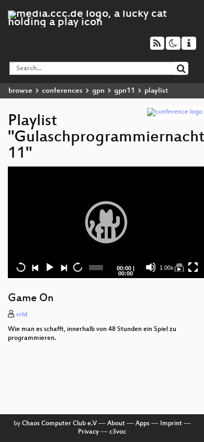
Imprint (171, 423)
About (116, 423)
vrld (21, 314)
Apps (142, 423)
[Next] (63, 267)
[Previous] (35, 267)
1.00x (167, 267)
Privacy (88, 432)
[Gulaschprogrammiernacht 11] (179, 267)
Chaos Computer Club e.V (59, 423)
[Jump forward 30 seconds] (77, 267)
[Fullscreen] (193, 267)
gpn (98, 90)
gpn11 (124, 90)
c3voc (117, 432)
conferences (62, 90)
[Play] (106, 222)
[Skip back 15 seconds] (21, 267)
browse (20, 90)
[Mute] (150, 267)
